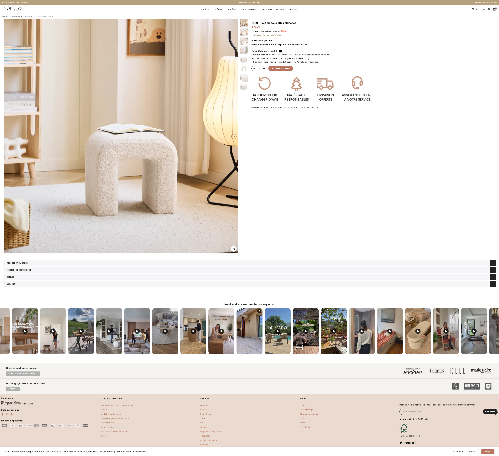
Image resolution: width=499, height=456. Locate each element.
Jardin (302, 422)
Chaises (204, 409)
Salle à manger (307, 409)
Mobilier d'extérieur (208, 440)
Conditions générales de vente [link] (115, 418)
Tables (203, 418)
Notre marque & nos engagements (117, 405)
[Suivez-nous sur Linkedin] (12, 414)
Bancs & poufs (17, 17)
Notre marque (249, 9)
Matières (232, 9)
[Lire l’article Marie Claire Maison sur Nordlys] (482, 371)
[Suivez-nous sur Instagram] (7, 414)
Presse (104, 409)
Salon (302, 405)
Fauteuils (204, 405)
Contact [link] (105, 436)
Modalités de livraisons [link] (111, 414)
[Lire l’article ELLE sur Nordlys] (458, 371)
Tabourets (205, 436)
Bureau (303, 418)
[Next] (234, 136)
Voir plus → (13, 389)
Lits (201, 422)
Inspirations (266, 9)
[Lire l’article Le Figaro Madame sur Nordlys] (413, 371)
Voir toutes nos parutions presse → (23, 373)
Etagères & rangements (211, 431)
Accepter (488, 451)
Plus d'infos (458, 451)
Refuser (472, 451)
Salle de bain (305, 427)
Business (293, 9)
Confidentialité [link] (107, 422)
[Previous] (8, 136)
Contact (280, 9)
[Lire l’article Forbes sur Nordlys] (437, 371)
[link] (489, 9)
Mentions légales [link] (108, 427)
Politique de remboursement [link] (114, 431)
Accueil (5, 17)
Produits (205, 9)
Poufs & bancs (207, 414)
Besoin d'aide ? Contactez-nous (15, 2)
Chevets (204, 427)
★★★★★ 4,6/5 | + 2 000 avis (485, 2)
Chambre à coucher (309, 414)
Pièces (218, 9)
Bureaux (204, 444)
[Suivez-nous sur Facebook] (2, 414)
